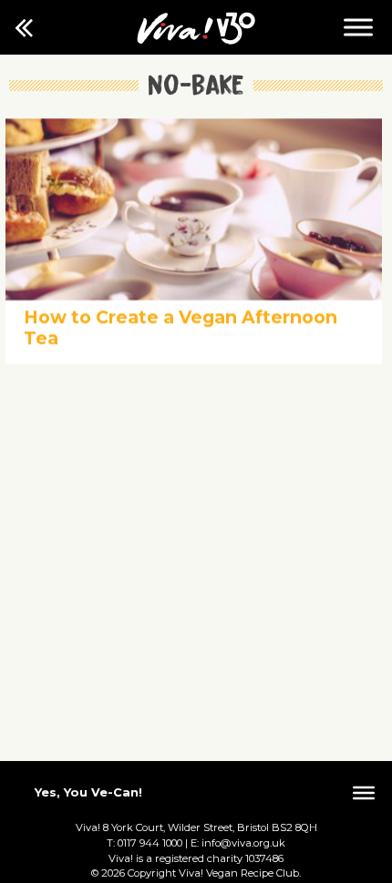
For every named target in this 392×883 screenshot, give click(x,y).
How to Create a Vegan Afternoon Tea (180, 327)
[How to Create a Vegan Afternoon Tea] (193, 295)
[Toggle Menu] (364, 793)
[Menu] (358, 27)
